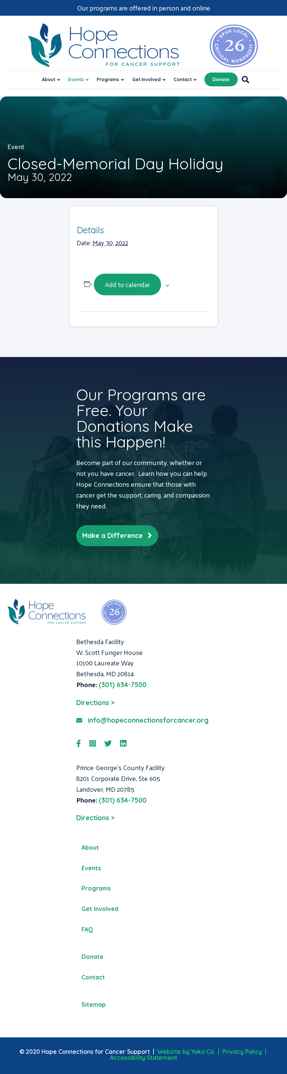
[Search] (243, 79)
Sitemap (93, 1004)
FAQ (87, 929)
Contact (183, 79)
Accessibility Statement (143, 1057)
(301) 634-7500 (122, 684)
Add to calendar (127, 284)
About (48, 79)
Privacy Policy (242, 1051)
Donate (221, 79)
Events (76, 79)
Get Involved (146, 79)
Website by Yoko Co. (186, 1051)
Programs (108, 79)
